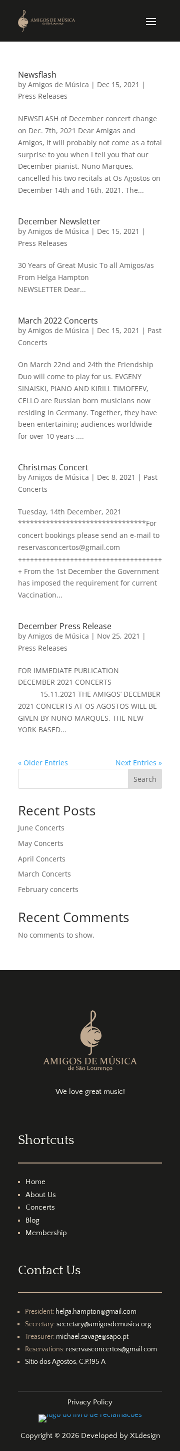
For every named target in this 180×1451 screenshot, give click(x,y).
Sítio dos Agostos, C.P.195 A (65, 1362)
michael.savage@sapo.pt (92, 1337)
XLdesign (145, 1435)
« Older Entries (43, 762)
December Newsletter (59, 221)
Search (145, 779)
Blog (33, 1220)
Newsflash (37, 74)
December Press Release (65, 626)
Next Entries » (139, 762)
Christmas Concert (53, 467)
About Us (41, 1195)
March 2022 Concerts (58, 320)
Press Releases (43, 96)
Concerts (40, 1207)
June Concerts (41, 827)
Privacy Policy (90, 1402)
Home (36, 1182)
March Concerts (44, 874)
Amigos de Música (58, 84)
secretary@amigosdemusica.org (103, 1324)
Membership (46, 1233)
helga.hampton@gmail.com (96, 1312)
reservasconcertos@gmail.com (111, 1349)
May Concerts (41, 843)
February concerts (48, 889)
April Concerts (42, 858)
